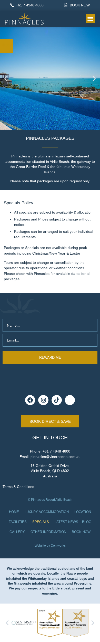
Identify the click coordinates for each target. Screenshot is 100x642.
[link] (6, 45)
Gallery (17, 532)
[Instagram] (43, 400)
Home (14, 512)
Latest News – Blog (73, 522)
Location (82, 512)
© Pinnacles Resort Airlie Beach (50, 499)
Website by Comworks (50, 545)
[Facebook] (30, 400)
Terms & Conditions (18, 487)
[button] (90, 18)
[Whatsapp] (70, 400)
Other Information (48, 532)
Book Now (81, 532)
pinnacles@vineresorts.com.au (56, 457)
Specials (40, 522)
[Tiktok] (57, 400)
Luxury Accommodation (47, 512)
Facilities (18, 522)
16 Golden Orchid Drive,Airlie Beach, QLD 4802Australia (50, 471)
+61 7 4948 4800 (56, 451)
